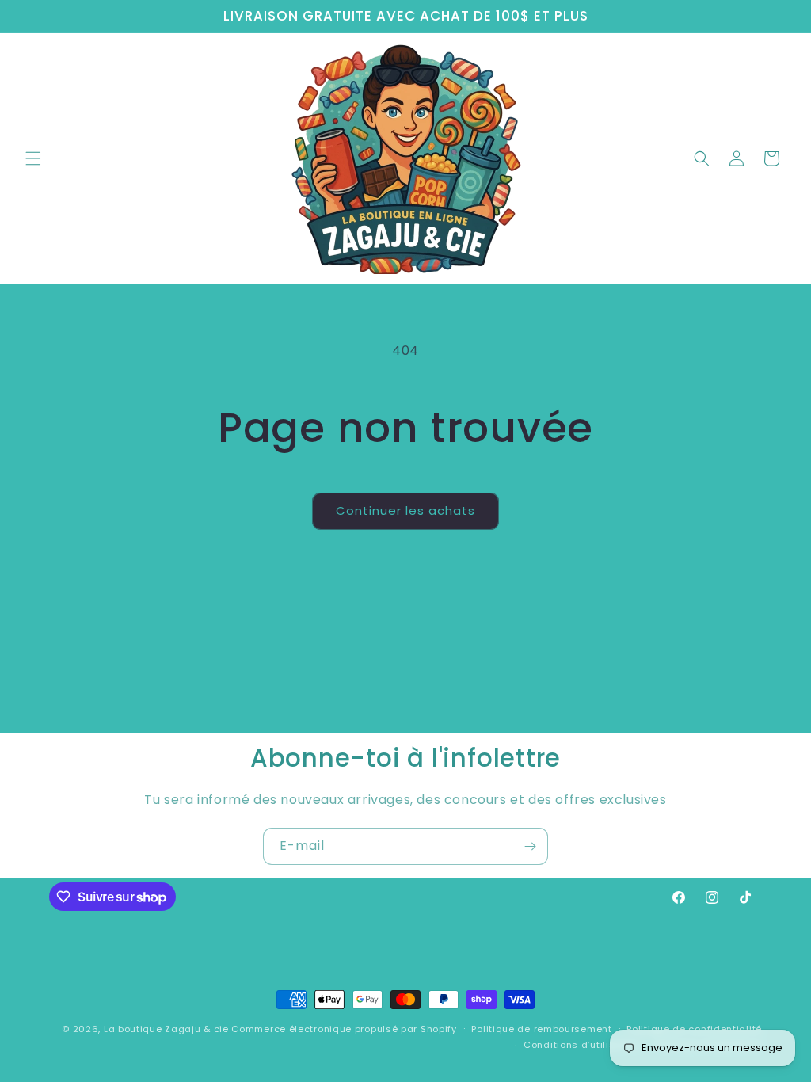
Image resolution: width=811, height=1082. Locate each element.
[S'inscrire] (529, 846)
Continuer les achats (405, 510)
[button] (33, 158)
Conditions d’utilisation (582, 1044)
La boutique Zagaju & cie (166, 1029)
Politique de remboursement (541, 1029)
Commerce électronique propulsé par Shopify (343, 1029)
